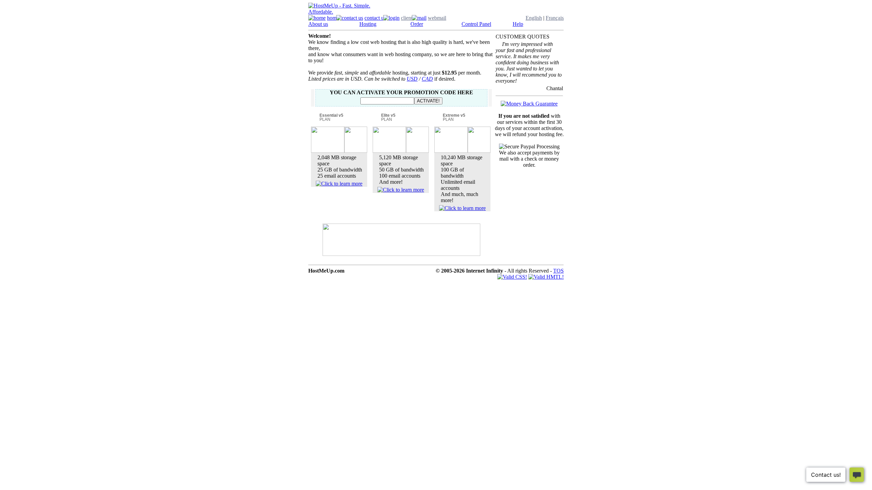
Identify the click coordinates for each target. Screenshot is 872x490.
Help (518, 24)
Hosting (367, 24)
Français (555, 18)
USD (412, 79)
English (534, 18)
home (333, 18)
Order (416, 24)
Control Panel (476, 24)
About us (318, 24)
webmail (437, 18)
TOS (558, 271)
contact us (375, 18)
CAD (427, 79)
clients (408, 18)
